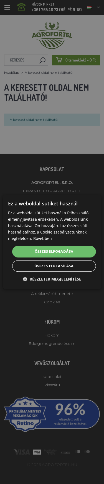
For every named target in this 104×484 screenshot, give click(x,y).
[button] (52, 279)
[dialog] (51, 242)
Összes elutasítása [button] (53, 265)
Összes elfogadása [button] (54, 251)
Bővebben (42, 238)
